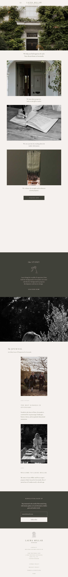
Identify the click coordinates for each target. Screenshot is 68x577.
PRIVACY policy (34, 567)
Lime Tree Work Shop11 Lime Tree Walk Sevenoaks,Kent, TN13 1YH (34, 555)
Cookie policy (34, 564)
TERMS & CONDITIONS (34, 570)
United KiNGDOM (34, 558)
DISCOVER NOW (34, 289)
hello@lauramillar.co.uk (34, 549)
